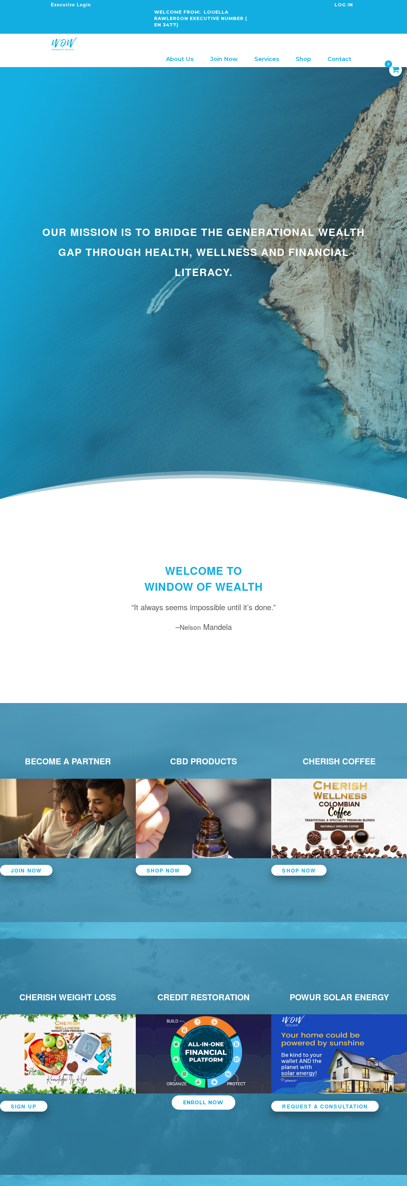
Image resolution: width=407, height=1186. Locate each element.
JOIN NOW (26, 870)
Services (266, 59)
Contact (339, 59)
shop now (163, 870)
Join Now (224, 59)
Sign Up (24, 1106)
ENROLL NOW (203, 1103)
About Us (180, 59)
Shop (303, 59)
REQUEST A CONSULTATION (325, 1106)
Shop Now (299, 870)
